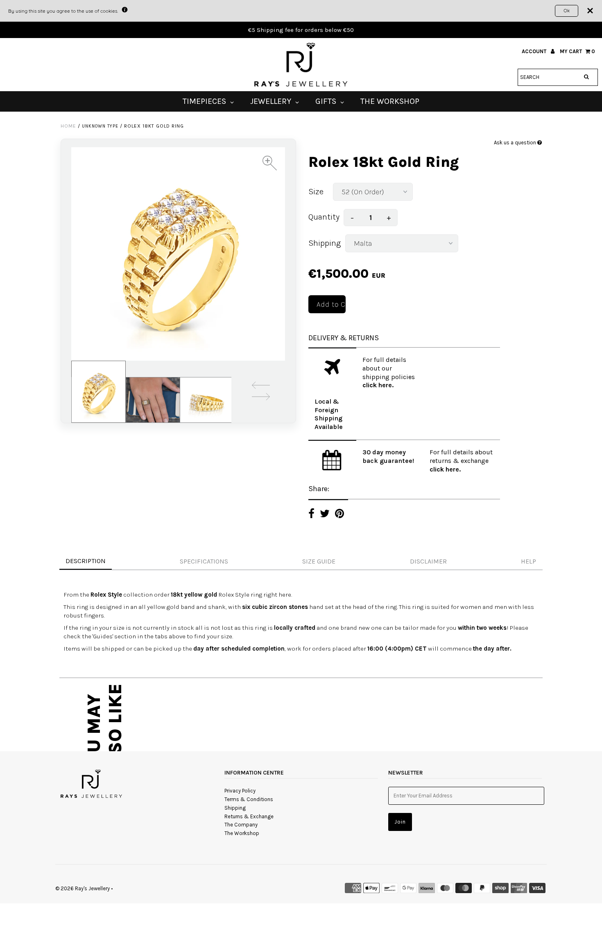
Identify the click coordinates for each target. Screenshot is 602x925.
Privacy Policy (240, 791)
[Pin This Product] (339, 514)
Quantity (323, 217)
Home (68, 126)
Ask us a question (515, 142)
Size (316, 191)
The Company (241, 825)
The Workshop (241, 833)
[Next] (261, 398)
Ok (567, 10)
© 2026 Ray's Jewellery (82, 888)
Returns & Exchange (249, 816)
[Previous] (261, 387)
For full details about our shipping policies (388, 368)
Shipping (324, 243)
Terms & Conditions (248, 799)
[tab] (301, 562)
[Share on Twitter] (325, 514)
